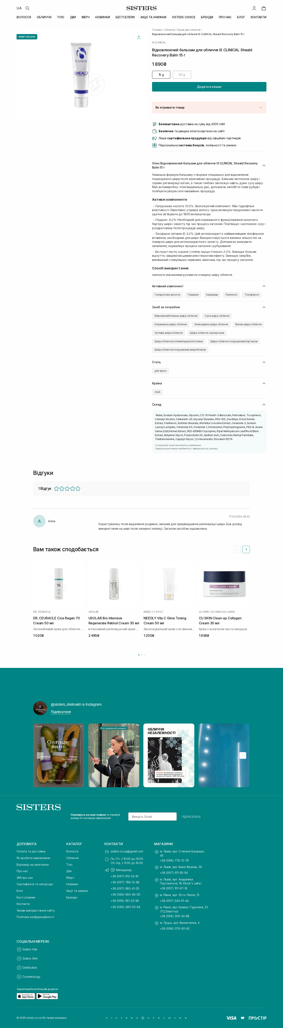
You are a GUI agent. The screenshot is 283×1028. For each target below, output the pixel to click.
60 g (182, 74)
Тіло (69, 864)
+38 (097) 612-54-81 (124, 876)
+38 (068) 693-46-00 (125, 894)
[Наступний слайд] (246, 549)
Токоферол (252, 294)
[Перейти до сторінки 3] (144, 654)
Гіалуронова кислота (167, 294)
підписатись (191, 816)
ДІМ (73, 17)
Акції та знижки (77, 890)
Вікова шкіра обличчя (248, 324)
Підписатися (61, 712)
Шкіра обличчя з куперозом (207, 332)
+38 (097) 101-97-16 (173, 888)
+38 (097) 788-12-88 (125, 882)
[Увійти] (254, 8)
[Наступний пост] (242, 755)
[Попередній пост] (40, 755)
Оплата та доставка (31, 851)
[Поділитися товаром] (138, 37)
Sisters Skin (30, 958)
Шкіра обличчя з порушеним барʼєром (234, 341)
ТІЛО (60, 17)
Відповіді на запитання (33, 864)
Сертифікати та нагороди (35, 884)
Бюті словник (26, 897)
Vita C (159, 611)
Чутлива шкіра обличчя (169, 332)
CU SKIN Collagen (223, 611)
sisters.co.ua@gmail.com (127, 851)
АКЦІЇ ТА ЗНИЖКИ (153, 17)
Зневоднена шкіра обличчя (211, 324)
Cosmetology (31, 976)
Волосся (72, 851)
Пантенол (231, 294)
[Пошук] (27, 8)
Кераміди (212, 294)
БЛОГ (241, 17)
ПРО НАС (225, 17)
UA (19, 8)
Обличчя (72, 858)
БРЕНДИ (207, 17)
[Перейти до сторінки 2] (141, 654)
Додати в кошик (209, 86)
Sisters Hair (29, 949)
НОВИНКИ (102, 17)
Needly (148, 611)
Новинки (72, 884)
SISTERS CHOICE (183, 17)
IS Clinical (159, 42)
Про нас (22, 871)
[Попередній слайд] (237, 549)
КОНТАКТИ (258, 17)
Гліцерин (193, 294)
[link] (263, 8)
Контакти (23, 904)
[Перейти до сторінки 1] (138, 654)
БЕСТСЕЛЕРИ (125, 17)
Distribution (29, 967)
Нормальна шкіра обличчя (171, 324)
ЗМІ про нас (25, 877)
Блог (20, 890)
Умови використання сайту (36, 910)
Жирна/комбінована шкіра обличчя (176, 315)
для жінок (160, 370)
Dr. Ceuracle (42, 611)
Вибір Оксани (27, 36)
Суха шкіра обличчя (217, 315)
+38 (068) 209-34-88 (174, 916)
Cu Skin (204, 611)
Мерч (70, 877)
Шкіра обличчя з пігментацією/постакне (179, 341)
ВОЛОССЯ (24, 17)
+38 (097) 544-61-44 (174, 900)
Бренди (71, 897)
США (157, 392)
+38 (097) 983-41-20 (125, 888)
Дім (68, 871)
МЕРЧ (86, 17)
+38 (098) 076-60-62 (175, 928)
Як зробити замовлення (33, 858)
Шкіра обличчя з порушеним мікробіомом (180, 349)
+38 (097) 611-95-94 (174, 872)
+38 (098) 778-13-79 (174, 860)
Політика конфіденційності (35, 917)
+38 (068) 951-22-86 (125, 900)
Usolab (93, 611)
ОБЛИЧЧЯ (44, 17)
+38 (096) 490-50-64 (125, 907)
